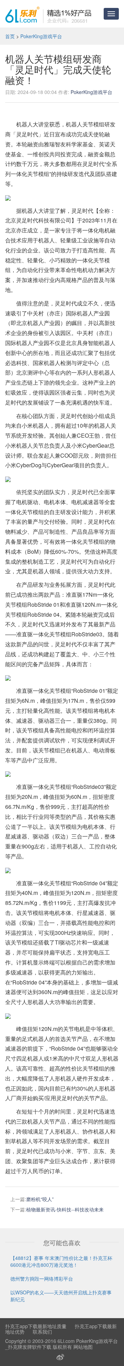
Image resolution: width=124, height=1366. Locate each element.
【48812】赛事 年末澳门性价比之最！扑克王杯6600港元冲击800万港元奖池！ (61, 1261)
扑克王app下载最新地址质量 (35, 1326)
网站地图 (83, 1346)
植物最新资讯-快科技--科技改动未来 (65, 1209)
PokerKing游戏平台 (41, 36)
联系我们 (42, 1331)
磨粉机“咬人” (40, 1199)
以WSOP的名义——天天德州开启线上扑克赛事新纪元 (61, 1296)
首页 (10, 36)
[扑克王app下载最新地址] (48, 14)
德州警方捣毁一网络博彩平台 (41, 1278)
